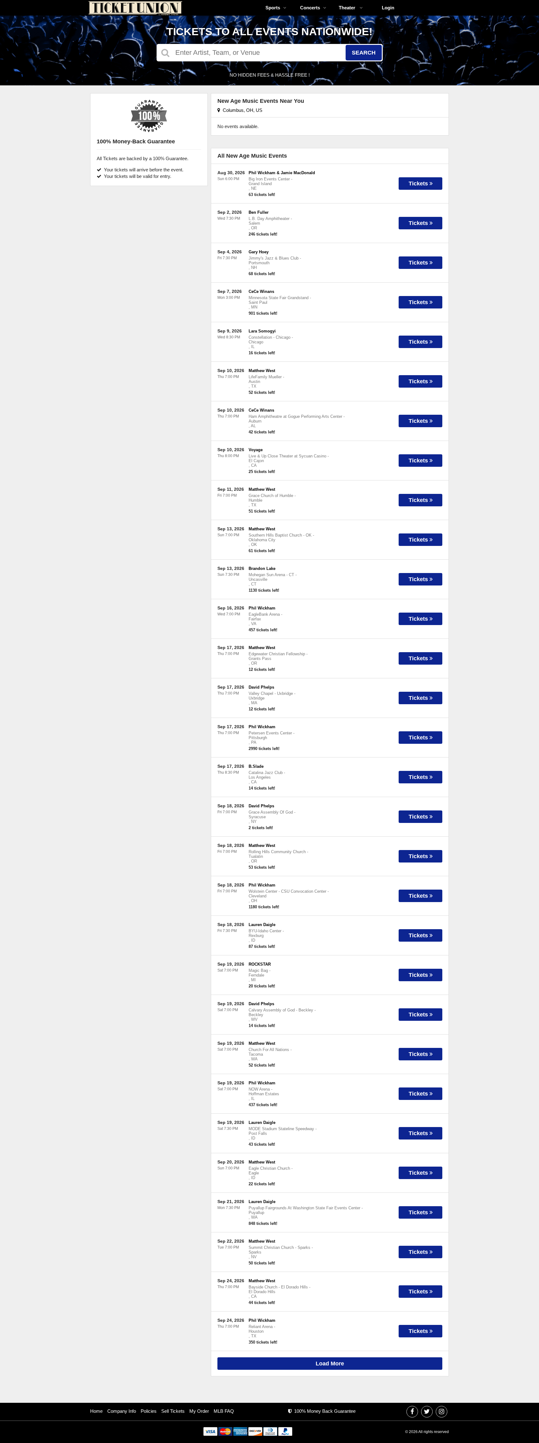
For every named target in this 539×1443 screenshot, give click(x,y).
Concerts (310, 7)
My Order (199, 1411)
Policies (149, 1411)
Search (364, 53)
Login (388, 7)
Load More (330, 1363)
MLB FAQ (224, 1411)
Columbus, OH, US (241, 110)
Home (96, 1411)
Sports (272, 7)
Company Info (121, 1411)
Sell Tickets (173, 1411)
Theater (348, 7)
